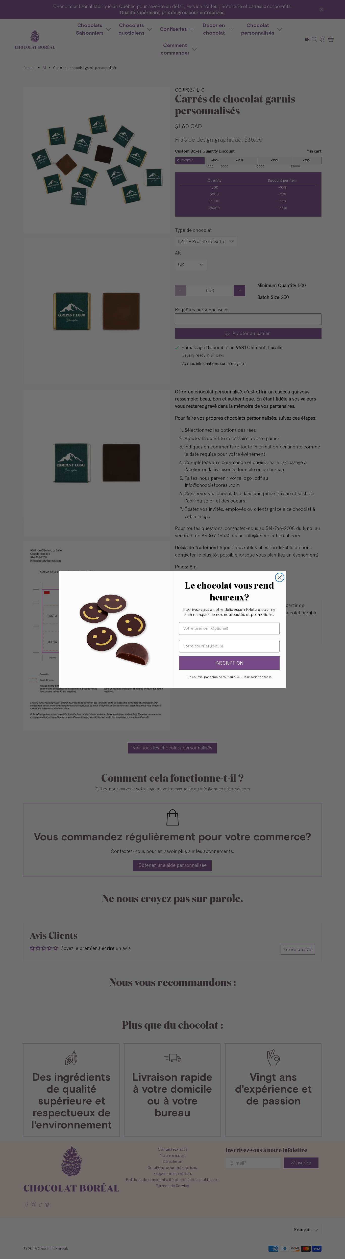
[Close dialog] (279, 577)
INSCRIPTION (229, 663)
